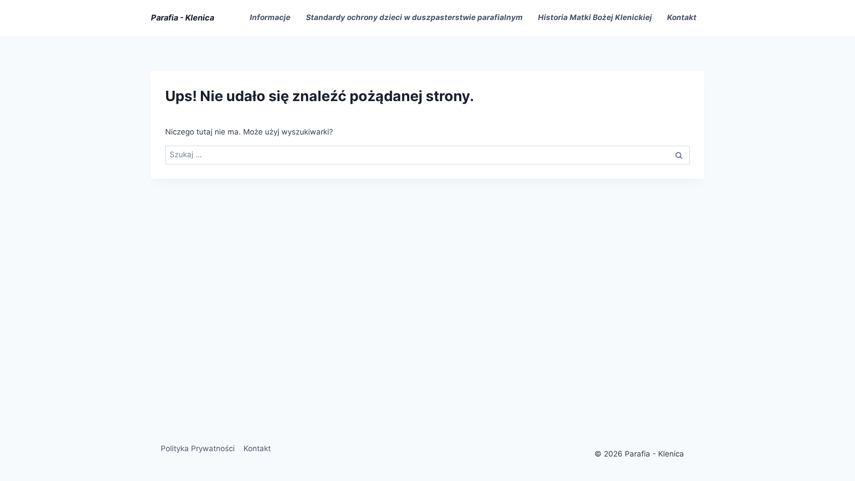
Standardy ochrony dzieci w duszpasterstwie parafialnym (414, 17)
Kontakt (681, 17)
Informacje (270, 17)
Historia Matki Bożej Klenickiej (595, 17)
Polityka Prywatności (198, 448)
